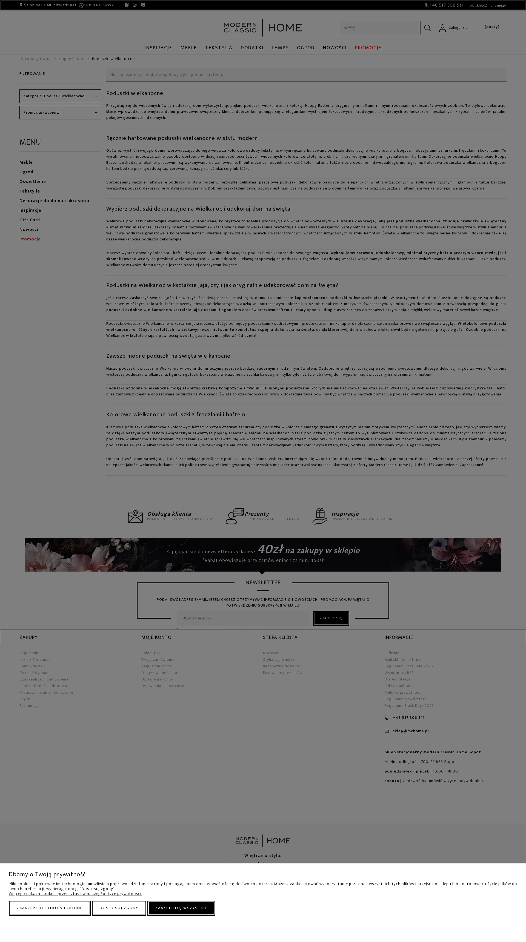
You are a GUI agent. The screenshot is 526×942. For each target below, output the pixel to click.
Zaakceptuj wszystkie (181, 908)
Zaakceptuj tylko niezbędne (50, 908)
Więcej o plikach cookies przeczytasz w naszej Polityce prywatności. (75, 893)
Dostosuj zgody (119, 908)
